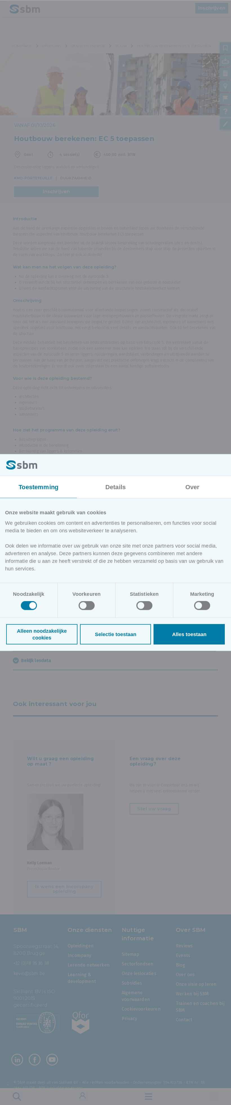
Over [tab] (192, 486)
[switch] (87, 605)
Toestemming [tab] (38, 486)
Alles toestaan (189, 634)
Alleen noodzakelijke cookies (42, 634)
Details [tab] (115, 486)
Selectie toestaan (115, 634)
